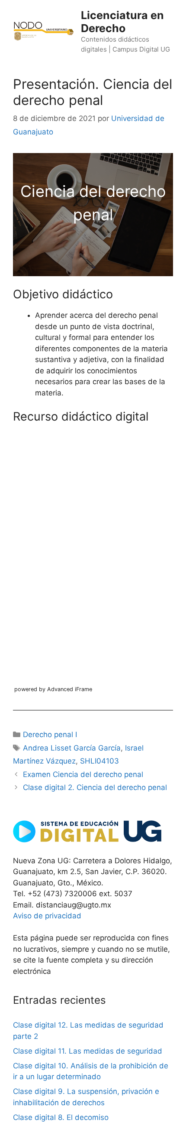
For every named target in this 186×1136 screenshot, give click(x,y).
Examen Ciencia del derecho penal (83, 774)
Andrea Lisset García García (72, 748)
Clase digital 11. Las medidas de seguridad (87, 1051)
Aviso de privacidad (47, 915)
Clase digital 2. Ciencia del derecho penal (95, 787)
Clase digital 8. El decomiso (61, 1117)
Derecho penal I (50, 734)
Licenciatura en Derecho (122, 22)
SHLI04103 (99, 761)
